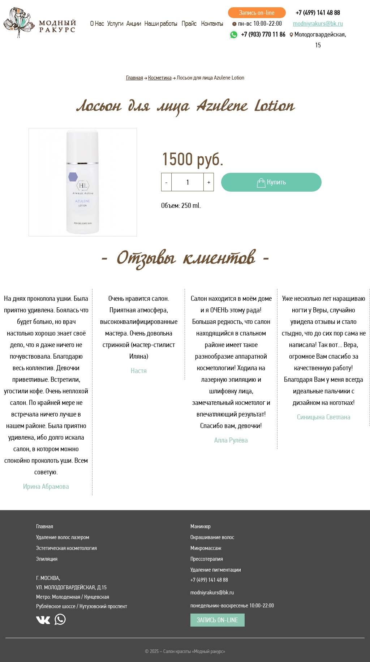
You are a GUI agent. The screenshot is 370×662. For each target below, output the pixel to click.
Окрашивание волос (212, 537)
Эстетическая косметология (66, 547)
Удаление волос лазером (62, 537)
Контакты (212, 23)
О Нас (97, 23)
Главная (44, 526)
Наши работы (161, 23)
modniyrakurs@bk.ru (318, 23)
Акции (133, 23)
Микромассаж (205, 547)
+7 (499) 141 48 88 (318, 12)
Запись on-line (257, 12)
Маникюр (200, 526)
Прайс (189, 23)
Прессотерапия (206, 558)
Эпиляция (46, 558)
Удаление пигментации (215, 569)
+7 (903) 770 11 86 (263, 34)
